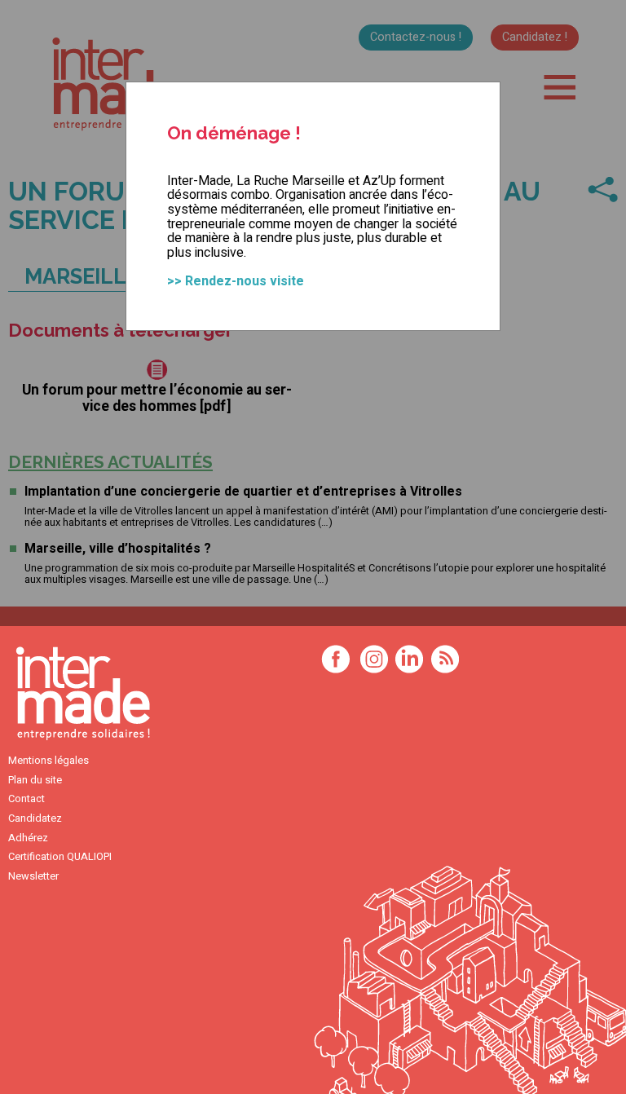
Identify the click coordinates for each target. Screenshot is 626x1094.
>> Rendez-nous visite (235, 281)
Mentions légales (48, 760)
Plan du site (35, 780)
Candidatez (35, 818)
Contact (26, 799)
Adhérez (28, 838)
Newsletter (33, 876)
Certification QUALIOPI (60, 856)
